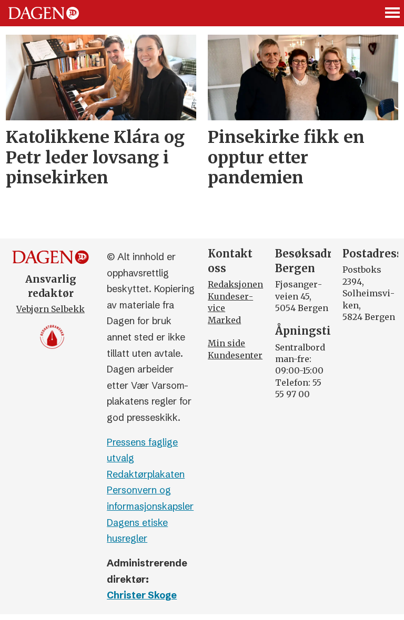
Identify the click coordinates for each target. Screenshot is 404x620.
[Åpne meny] (393, 13)
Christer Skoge (142, 595)
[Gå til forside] (43, 13)
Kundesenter (235, 355)
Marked (224, 320)
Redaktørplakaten (146, 474)
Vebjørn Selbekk (50, 309)
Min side (226, 343)
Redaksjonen (235, 284)
